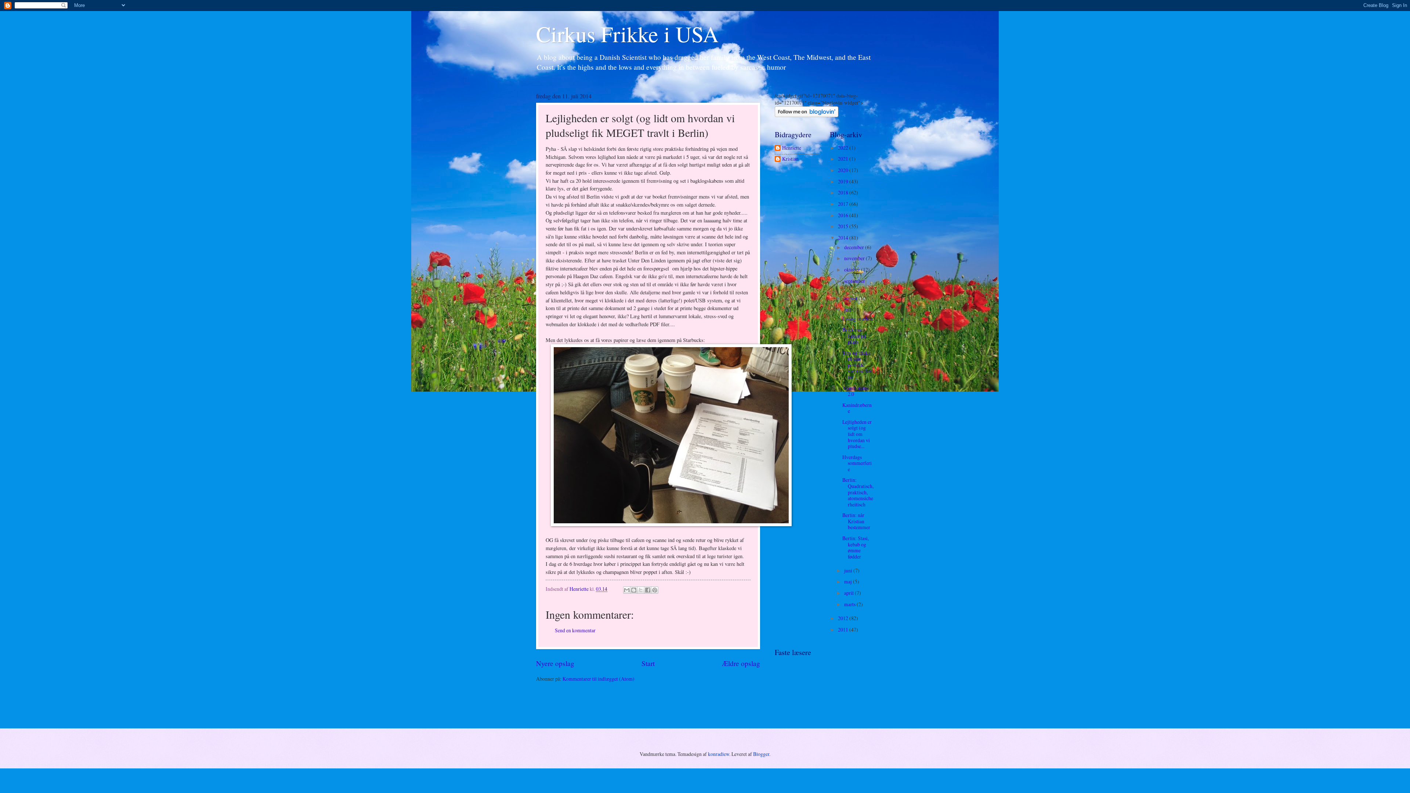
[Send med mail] (626, 590)
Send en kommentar (575, 630)
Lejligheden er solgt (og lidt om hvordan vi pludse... (857, 434)
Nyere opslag (555, 663)
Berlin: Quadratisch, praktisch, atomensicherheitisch (858, 492)
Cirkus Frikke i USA (627, 33)
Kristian (790, 159)
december (854, 247)
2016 (843, 215)
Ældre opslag (741, 663)
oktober (852, 269)
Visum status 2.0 (855, 391)
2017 (843, 203)
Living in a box (857, 318)
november (855, 258)
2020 (843, 170)
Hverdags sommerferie (857, 463)
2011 (843, 629)
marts (850, 604)
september (854, 280)
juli (848, 309)
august (851, 298)
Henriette (791, 148)
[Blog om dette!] (633, 590)
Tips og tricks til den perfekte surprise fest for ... (857, 365)
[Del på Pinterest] (654, 590)
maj (848, 581)
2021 (843, 158)
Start (648, 663)
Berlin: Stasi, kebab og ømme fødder (855, 547)
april (849, 592)
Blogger (761, 753)
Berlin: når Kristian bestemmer (856, 521)
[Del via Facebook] (647, 590)
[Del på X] (640, 590)
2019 (843, 181)
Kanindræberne (857, 408)
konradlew (718, 753)
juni (848, 570)
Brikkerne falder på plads (854, 335)
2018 (843, 192)
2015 (843, 226)
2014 (843, 237)
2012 (843, 618)
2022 (843, 147)
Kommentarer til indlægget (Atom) (598, 678)
